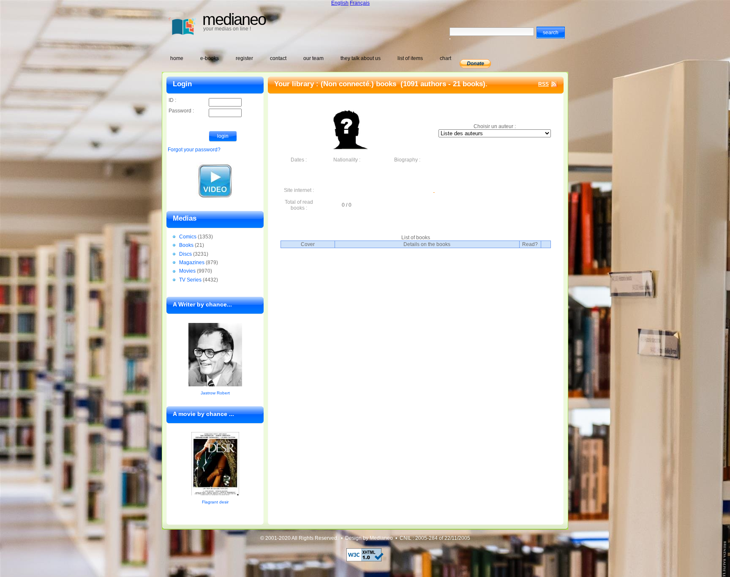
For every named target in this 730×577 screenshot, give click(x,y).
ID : (172, 100)
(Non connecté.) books (359, 84)
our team (313, 58)
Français (360, 3)
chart (445, 58)
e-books (209, 58)
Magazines (191, 262)
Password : (181, 111)
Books (186, 245)
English (340, 3)
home (176, 58)
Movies (187, 271)
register (244, 58)
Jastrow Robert (215, 393)
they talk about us (360, 58)
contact (278, 58)
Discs (185, 254)
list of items (410, 58)
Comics (187, 237)
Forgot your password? (194, 150)
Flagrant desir (215, 502)
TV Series (190, 280)
